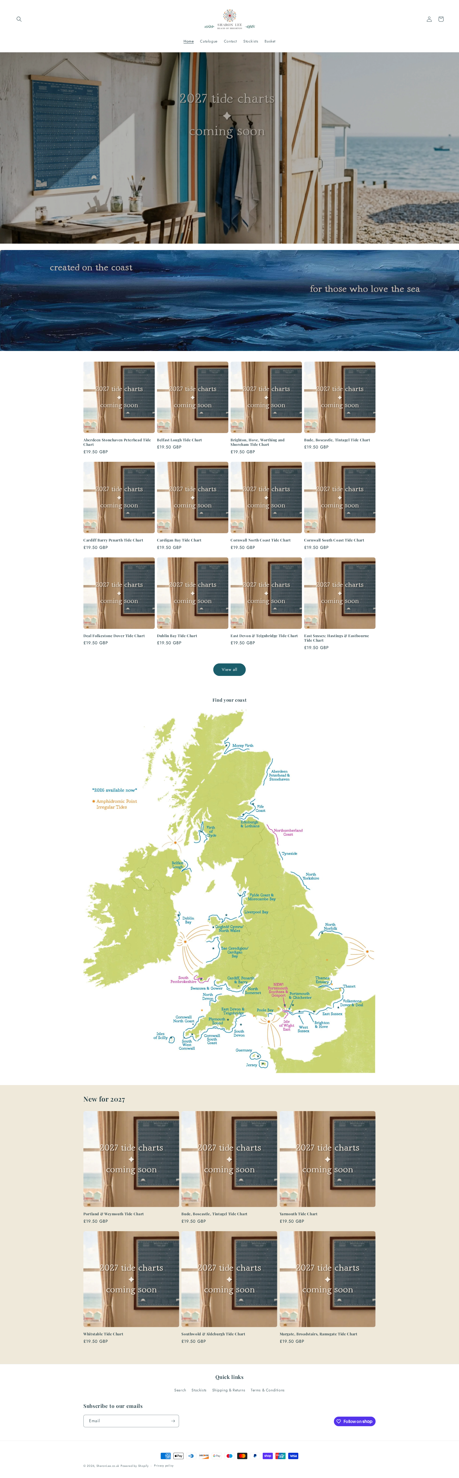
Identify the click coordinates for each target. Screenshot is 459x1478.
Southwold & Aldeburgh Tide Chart (213, 1334)
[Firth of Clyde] (201, 831)
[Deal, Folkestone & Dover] (351, 1003)
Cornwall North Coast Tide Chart (261, 540)
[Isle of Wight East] (299, 1011)
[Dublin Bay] (178, 915)
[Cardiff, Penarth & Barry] (238, 985)
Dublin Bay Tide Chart (177, 635)
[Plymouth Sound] (227, 1019)
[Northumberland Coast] (288, 832)
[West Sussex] (314, 1011)
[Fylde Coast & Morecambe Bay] (240, 895)
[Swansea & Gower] (206, 988)
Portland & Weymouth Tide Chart (113, 1214)
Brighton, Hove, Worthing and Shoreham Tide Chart (258, 442)
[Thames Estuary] (322, 981)
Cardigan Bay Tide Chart (179, 540)
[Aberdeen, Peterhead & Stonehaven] (279, 775)
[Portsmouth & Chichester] (293, 1005)
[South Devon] (240, 1024)
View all (229, 669)
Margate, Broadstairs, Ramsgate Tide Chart (319, 1334)
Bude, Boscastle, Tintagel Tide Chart (337, 440)
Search (180, 1390)
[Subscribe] (173, 1421)
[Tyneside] (289, 854)
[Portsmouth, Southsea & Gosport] (284, 1005)
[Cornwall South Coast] (192, 1034)
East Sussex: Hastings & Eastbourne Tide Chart (336, 638)
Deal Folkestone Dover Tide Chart (114, 635)
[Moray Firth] (226, 745)
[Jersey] (263, 1063)
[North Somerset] (253, 991)
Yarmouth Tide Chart (299, 1214)
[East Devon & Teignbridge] (233, 1011)
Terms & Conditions (268, 1390)
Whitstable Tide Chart (103, 1334)
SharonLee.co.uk (108, 1466)
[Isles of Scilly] (171, 1037)
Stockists (199, 1390)
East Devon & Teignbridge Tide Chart (264, 635)
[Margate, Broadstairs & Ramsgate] (340, 988)
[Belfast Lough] (177, 867)
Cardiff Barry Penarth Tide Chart (113, 540)
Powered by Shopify (135, 1466)
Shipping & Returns (228, 1390)
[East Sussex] (338, 1007)
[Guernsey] (257, 1056)
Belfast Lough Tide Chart (179, 440)
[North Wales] (213, 927)
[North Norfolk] (322, 932)
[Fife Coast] (253, 804)
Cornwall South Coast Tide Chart (334, 540)
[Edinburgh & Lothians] (243, 814)
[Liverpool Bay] (226, 915)
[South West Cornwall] (186, 1043)
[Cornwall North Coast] (193, 1023)
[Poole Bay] (265, 1010)
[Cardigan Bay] (213, 948)
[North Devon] (208, 996)
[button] (19, 19)
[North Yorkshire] (310, 878)
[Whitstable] (332, 984)
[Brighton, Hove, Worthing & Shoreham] (321, 1024)
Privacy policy (164, 1465)
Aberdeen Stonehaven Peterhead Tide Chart (117, 442)
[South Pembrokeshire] (201, 979)
